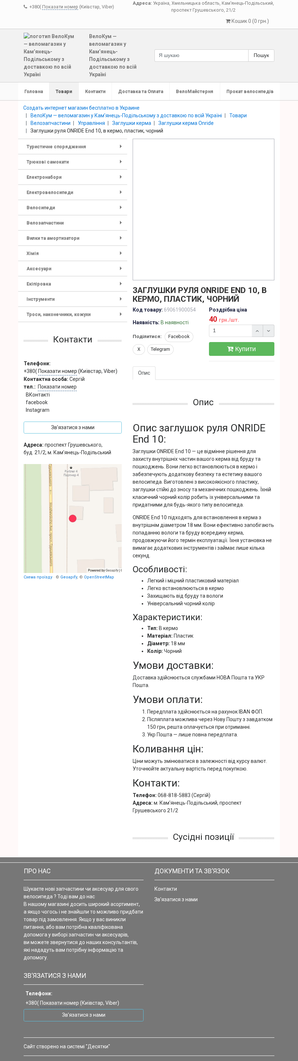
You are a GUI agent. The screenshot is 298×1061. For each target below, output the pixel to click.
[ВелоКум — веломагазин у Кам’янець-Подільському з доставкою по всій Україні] (73, 518)
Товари (64, 91)
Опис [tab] (144, 373)
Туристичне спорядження (76, 149)
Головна (33, 91)
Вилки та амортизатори (76, 240)
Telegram (160, 349)
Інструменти (76, 301)
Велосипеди (76, 210)
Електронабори (76, 179)
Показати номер (60, 6)
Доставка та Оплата (140, 91)
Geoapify (68, 577)
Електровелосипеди (76, 195)
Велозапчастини (76, 225)
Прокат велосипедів (250, 91)
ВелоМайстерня (194, 91)
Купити (244, 349)
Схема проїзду (38, 577)
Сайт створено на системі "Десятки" (67, 1046)
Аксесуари (76, 271)
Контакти (95, 91)
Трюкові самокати (76, 164)
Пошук (261, 55)
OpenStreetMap (99, 577)
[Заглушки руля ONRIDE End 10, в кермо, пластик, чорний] (203, 209)
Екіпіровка (76, 286)
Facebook (179, 336)
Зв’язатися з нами (176, 899)
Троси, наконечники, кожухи (76, 317)
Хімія (76, 256)
